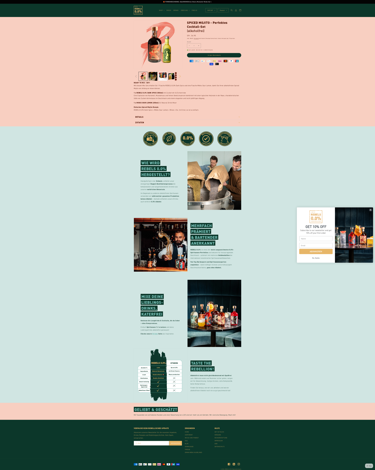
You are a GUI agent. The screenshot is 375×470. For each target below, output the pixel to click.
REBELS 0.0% (228, 469)
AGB (216, 444)
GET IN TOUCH (219, 432)
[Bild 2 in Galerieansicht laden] (152, 76)
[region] (187, 2)
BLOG (186, 444)
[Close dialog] (370, 210)
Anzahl (189, 42)
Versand (196, 38)
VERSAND (218, 435)
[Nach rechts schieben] (180, 76)
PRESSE (187, 449)
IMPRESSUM (219, 441)
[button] (161, 10)
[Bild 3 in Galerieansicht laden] (162, 76)
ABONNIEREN (175, 443)
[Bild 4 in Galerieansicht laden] (172, 76)
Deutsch (222, 10)
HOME (187, 432)
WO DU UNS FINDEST (192, 438)
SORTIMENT (189, 435)
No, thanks (316, 258)
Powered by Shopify (236, 469)
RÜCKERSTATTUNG (221, 438)
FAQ (186, 441)
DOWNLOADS (189, 446)
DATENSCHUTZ (220, 446)
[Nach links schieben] (136, 76)
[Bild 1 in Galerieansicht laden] (143, 76)
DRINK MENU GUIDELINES (193, 452)
